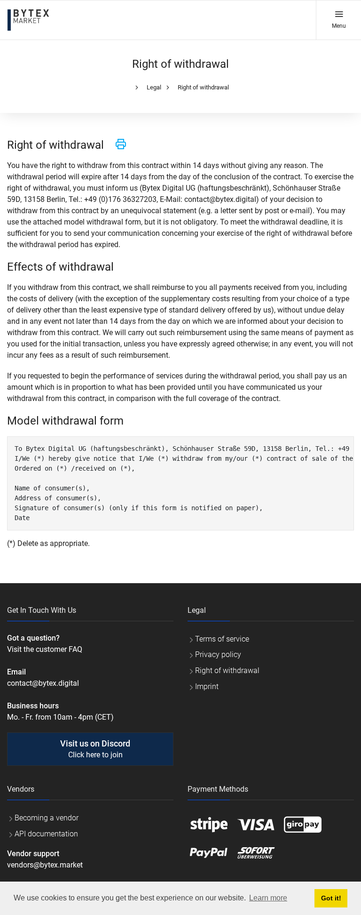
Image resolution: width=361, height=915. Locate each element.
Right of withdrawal (203, 87)
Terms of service (222, 638)
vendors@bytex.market (45, 864)
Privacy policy (218, 654)
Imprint (207, 686)
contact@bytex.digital (43, 683)
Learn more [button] (268, 898)
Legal (154, 87)
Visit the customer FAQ (44, 649)
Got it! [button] (331, 898)
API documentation (46, 833)
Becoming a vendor (46, 817)
